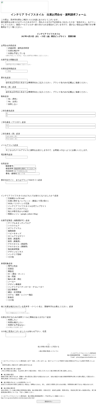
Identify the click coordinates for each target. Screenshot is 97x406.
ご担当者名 (5, 111)
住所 (3, 164)
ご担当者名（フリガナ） (11, 122)
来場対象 (5, 263)
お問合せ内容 (6, 45)
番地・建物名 (11, 173)
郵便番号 (9, 166)
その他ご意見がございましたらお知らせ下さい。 (22, 331)
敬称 (3, 96)
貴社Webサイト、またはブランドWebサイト (19, 180)
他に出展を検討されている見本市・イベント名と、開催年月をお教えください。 (35, 306)
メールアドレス (7, 145)
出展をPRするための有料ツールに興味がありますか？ (24, 317)
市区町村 (9, 171)
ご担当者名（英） (8, 134)
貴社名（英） (6, 87)
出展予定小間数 (7, 60)
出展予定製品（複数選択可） (13, 220)
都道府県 (9, 168)
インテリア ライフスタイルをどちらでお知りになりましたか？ (27, 196)
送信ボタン (48, 401)
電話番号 (5, 155)
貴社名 (4, 78)
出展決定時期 (6, 69)
